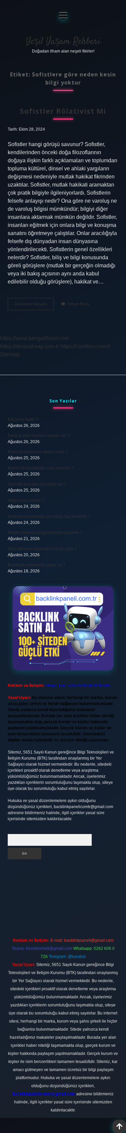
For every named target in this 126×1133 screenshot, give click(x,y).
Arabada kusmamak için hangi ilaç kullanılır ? (49, 516)
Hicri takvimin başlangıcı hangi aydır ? (42, 548)
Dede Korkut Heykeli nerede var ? (39, 435)
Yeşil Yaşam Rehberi (63, 41)
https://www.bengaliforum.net (34, 338)
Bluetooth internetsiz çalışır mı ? (37, 565)
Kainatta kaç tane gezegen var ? (37, 484)
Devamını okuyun (34, 305)
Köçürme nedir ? (23, 419)
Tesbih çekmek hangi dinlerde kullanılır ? (45, 532)
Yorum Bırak (78, 304)
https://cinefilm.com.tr (85, 346)
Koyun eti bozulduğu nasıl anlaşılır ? (41, 468)
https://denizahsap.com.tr (29, 346)
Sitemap (10, 354)
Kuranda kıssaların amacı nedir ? (38, 451)
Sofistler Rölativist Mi (63, 111)
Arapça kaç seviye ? (26, 500)
